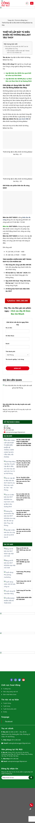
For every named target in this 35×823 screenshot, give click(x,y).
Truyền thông (7, 703)
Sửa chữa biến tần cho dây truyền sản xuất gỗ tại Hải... (16, 405)
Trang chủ (11, 20)
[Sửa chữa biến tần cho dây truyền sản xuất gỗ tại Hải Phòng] (17, 393)
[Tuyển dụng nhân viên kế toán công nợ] (9, 584)
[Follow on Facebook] (11, 679)
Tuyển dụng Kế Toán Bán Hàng (23, 591)
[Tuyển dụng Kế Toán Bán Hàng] (9, 592)
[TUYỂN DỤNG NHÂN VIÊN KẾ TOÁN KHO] (9, 600)
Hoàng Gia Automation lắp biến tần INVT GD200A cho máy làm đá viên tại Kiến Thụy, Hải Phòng (23, 513)
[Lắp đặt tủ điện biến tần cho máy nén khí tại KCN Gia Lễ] (9, 533)
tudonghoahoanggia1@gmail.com (15, 432)
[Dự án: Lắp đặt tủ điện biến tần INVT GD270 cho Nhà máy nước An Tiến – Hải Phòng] (9, 484)
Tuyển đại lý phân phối (9, 709)
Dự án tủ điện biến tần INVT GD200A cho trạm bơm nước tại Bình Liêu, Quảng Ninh (23, 496)
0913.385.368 (27, 3)
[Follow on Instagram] (15, 679)
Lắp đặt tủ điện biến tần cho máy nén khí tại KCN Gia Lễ (23, 531)
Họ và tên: (9, 328)
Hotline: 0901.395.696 (18, 301)
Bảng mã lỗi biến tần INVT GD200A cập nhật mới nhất (23, 561)
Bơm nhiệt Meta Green (9, 694)
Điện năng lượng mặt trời (10, 691)
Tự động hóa (7, 689)
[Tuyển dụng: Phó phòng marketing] (9, 574)
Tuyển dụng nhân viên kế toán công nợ (23, 582)
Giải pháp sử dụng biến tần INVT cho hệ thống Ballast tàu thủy (16, 47)
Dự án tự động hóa (21, 20)
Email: (7, 343)
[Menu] (32, 3)
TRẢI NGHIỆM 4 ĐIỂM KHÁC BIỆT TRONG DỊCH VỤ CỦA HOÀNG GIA (18, 51)
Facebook (8, 721)
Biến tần (6, 226)
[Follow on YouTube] (23, 679)
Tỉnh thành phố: (10, 351)
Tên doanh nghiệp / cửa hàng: (15, 359)
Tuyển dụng (6, 706)
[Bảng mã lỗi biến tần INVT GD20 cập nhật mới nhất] (9, 552)
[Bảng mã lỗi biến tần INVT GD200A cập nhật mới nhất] (9, 564)
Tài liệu (5, 712)
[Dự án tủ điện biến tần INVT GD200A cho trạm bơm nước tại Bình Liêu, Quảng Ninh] (9, 500)
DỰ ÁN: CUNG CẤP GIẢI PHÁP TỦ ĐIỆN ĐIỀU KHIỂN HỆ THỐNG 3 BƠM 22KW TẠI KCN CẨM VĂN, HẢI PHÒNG (23, 443)
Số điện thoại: (10, 336)
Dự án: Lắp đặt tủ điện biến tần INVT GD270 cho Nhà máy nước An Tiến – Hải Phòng (23, 480)
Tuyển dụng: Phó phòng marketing (23, 572)
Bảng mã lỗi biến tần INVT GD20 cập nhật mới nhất (23, 550)
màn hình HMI (23, 119)
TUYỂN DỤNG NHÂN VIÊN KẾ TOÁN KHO (23, 598)
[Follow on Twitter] (19, 679)
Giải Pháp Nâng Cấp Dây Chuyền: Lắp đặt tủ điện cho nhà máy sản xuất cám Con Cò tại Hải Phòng (23, 464)
